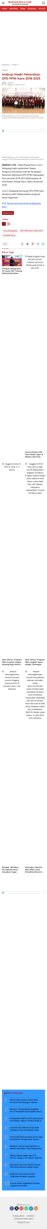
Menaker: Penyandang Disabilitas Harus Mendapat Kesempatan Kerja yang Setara (25, 1110)
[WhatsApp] (26, 1208)
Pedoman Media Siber (23, 1219)
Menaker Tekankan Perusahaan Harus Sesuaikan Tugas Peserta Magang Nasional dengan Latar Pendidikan (12, 869)
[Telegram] (31, 1208)
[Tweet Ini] (27, 244)
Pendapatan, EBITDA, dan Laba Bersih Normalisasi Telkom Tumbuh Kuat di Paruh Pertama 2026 (26, 1119)
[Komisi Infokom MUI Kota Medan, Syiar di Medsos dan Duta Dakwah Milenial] (35, 352)
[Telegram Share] (38, 244)
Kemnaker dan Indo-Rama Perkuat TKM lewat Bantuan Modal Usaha (25, 1166)
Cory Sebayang (10, 231)
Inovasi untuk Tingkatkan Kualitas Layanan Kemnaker (25, 1184)
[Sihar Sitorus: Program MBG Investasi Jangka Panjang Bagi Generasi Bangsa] (12, 560)
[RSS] (36, 1208)
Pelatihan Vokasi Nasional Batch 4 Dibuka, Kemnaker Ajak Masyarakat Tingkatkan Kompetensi (25, 1147)
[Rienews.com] (19, 3)
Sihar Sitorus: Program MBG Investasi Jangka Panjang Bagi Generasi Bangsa (12, 662)
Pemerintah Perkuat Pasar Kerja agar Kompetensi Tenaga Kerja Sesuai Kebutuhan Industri (26, 1138)
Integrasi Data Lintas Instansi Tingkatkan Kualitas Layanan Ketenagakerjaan (22, 1175)
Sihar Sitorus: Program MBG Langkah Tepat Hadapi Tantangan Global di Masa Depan (35, 662)
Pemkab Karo (9, 235)
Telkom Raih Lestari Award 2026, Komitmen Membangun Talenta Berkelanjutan (24, 1101)
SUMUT (5, 70)
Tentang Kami (18, 1216)
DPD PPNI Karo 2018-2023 (31, 231)
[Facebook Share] (22, 244)
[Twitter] (16, 1208)
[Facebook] (12, 1208)
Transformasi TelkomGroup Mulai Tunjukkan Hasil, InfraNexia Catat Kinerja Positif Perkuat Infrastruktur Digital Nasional (25, 1128)
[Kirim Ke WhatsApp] (43, 244)
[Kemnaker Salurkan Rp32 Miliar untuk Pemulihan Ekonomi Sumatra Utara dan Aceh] (35, 767)
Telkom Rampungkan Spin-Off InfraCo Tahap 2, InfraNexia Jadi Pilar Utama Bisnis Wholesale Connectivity (26, 1156)
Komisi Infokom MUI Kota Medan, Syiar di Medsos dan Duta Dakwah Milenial (34, 454)
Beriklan (30, 1216)
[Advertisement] (23, 36)
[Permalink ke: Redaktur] (4, 83)
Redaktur (10, 83)
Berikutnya (8, 213)
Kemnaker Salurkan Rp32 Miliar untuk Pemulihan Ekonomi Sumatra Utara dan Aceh (33, 869)
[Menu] (3, 3)
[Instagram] (21, 1208)
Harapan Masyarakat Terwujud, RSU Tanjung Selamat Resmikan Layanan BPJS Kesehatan (12, 271)
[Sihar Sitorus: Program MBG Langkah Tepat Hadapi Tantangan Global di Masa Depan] (35, 560)
